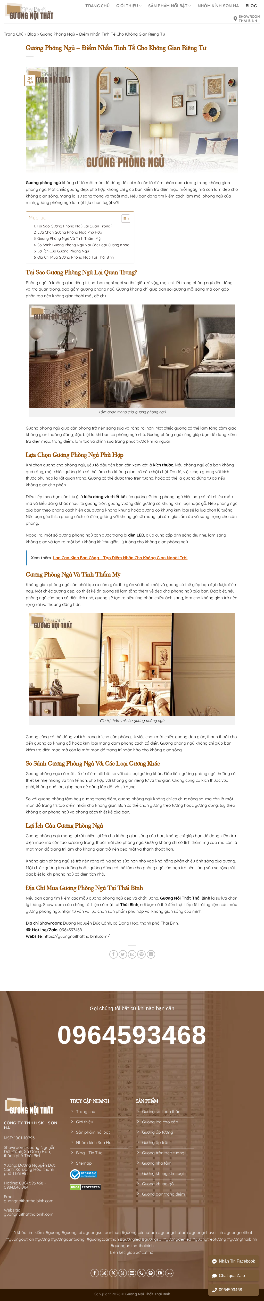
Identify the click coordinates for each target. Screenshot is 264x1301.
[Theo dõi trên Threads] (122, 1273)
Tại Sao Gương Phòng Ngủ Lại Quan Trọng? (74, 226)
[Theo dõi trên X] (113, 1273)
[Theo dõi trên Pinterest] (150, 1273)
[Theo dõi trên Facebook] (94, 1273)
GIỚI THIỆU (127, 5)
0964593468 (230, 1290)
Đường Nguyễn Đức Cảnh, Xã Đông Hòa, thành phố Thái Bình (29, 1151)
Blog (31, 34)
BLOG (251, 5)
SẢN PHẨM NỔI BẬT (167, 5)
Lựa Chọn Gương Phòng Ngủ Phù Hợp (69, 232)
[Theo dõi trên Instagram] (104, 1273)
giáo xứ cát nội (140, 1252)
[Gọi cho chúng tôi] (141, 1273)
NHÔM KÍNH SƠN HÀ (218, 5)
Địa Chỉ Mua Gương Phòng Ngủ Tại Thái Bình (75, 257)
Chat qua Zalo (232, 1275)
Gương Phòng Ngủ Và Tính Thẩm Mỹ (69, 238)
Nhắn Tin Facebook (237, 1261)
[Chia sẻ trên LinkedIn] (151, 954)
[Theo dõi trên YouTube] (160, 1273)
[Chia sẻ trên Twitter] (123, 954)
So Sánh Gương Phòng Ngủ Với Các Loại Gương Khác (83, 245)
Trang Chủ (13, 34)
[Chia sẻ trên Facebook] (113, 954)
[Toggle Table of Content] (123, 218)
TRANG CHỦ (97, 5)
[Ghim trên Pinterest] (141, 954)
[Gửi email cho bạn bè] (132, 954)
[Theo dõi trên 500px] (169, 1273)
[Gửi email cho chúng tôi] (132, 1273)
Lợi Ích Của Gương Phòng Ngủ (63, 251)
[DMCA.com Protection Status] (85, 1186)
